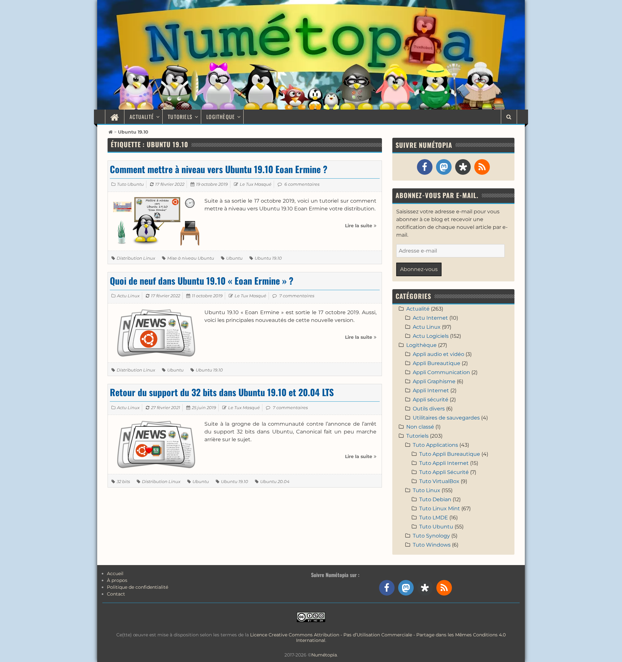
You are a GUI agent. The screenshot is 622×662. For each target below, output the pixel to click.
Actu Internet (430, 318)
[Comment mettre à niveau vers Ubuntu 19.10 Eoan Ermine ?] (156, 221)
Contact (116, 594)
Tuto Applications (435, 445)
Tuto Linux (426, 490)
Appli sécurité (430, 399)
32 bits (123, 481)
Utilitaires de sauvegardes (446, 418)
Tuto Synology (431, 536)
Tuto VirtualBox (439, 481)
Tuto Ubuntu (130, 184)
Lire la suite (360, 228)
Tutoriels (180, 117)
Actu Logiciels (431, 336)
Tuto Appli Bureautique (449, 454)
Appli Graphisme (434, 381)
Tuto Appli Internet (444, 463)
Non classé (420, 427)
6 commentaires (301, 184)
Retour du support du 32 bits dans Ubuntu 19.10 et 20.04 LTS (222, 392)
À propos (117, 580)
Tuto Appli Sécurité (444, 472)
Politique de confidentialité (137, 587)
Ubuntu (234, 258)
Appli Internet (431, 390)
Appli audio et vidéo (438, 354)
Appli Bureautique (436, 363)
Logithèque (220, 117)
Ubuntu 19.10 (268, 258)
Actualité (142, 117)
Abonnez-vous (419, 269)
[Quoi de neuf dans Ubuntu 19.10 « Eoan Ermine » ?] (156, 332)
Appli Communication (441, 372)
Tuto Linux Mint (439, 508)
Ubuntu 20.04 (275, 481)
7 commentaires (296, 295)
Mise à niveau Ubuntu (190, 258)
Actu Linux (128, 295)
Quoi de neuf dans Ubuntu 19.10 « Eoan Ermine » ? (202, 280)
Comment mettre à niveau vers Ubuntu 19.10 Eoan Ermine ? (219, 169)
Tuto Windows (432, 545)
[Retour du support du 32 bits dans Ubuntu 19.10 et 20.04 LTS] (156, 444)
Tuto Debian (435, 499)
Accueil (115, 573)
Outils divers (429, 409)
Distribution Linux (136, 258)
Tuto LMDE (433, 517)
